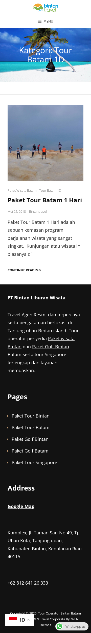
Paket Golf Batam (30, 451)
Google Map (21, 506)
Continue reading (24, 270)
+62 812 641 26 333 (28, 583)
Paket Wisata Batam (22, 190)
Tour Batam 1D (50, 190)
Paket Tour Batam (31, 427)
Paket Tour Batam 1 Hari (45, 200)
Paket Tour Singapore (34, 462)
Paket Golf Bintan (50, 346)
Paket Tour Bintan (31, 416)
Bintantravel (38, 211)
